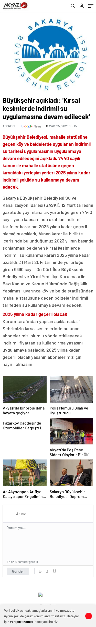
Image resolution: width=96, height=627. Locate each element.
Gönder (18, 571)
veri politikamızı (21, 622)
